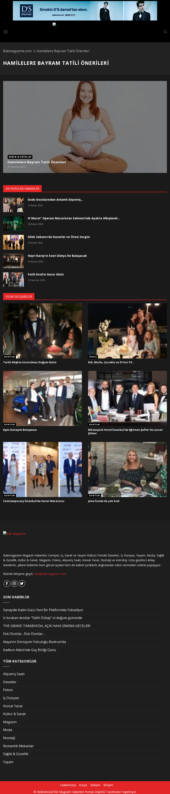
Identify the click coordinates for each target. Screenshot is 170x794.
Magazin (10, 722)
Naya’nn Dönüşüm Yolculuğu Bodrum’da (34, 642)
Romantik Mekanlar (18, 746)
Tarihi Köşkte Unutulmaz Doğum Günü (29, 362)
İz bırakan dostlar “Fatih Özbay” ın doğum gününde (42, 617)
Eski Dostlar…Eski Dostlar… (24, 633)
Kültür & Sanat (14, 714)
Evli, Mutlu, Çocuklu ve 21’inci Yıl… (111, 362)
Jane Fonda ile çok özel (103, 501)
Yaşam (8, 762)
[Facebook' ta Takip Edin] (7, 583)
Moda (7, 730)
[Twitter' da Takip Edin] (21, 583)
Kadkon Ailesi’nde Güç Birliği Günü (29, 650)
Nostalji (9, 738)
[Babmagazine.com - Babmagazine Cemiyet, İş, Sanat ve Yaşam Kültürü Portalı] (85, 32)
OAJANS (100, 792)
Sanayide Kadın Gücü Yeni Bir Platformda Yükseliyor (43, 610)
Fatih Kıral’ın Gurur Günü (46, 274)
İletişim (108, 785)
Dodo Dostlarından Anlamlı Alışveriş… (55, 200)
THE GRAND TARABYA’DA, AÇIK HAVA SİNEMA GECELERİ (46, 626)
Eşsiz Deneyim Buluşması (20, 430)
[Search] (165, 32)
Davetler (9, 357)
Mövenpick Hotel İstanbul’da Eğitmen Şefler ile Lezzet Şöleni (125, 431)
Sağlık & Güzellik (20, 157)
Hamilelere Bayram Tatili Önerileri (37, 162)
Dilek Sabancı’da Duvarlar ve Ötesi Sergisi (59, 237)
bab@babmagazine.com (50, 574)
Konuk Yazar (13, 706)
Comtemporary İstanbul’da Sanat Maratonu (33, 501)
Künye (83, 785)
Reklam (95, 785)
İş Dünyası (11, 698)
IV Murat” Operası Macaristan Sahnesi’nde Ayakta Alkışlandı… (74, 218)
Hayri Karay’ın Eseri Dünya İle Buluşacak (57, 256)
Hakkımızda (68, 785)
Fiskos (93, 357)
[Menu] (5, 32)
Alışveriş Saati (13, 674)
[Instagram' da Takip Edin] (14, 583)
